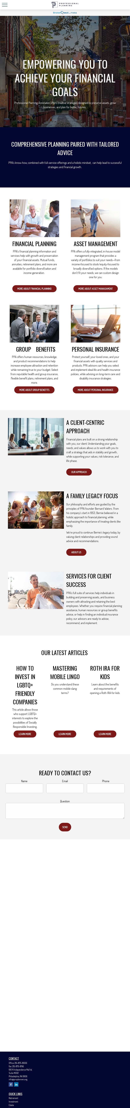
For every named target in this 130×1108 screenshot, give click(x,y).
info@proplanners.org (18, 1079)
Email (65, 781)
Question (65, 801)
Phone (105, 781)
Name (24, 781)
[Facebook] (11, 1084)
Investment (13, 1101)
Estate (11, 1105)
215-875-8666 (21, 1063)
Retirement (13, 1098)
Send (65, 827)
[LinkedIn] (16, 1084)
